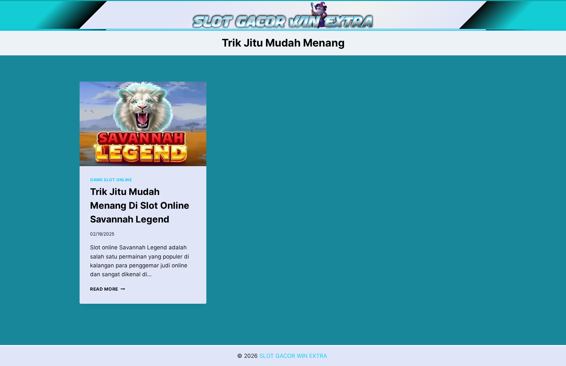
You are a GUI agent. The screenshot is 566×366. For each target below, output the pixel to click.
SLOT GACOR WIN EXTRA (294, 356)
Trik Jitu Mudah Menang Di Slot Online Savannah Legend (139, 205)
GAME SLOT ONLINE (111, 179)
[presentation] (143, 124)
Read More (107, 289)
